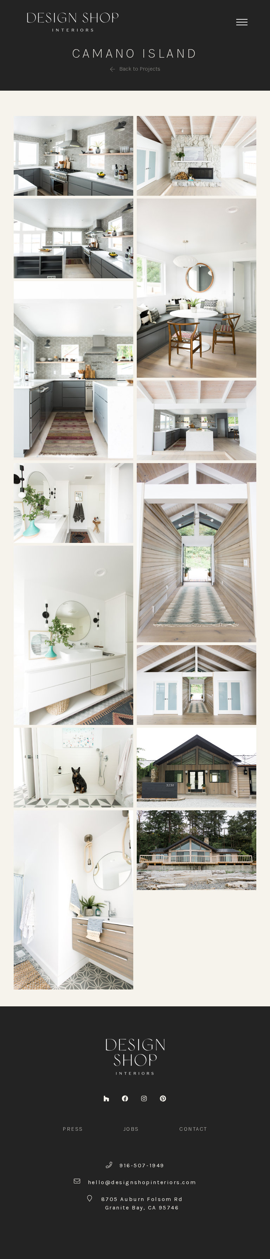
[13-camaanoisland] (196, 684)
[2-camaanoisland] (73, 155)
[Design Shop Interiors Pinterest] (163, 1098)
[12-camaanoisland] (196, 552)
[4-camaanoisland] (73, 370)
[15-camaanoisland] (196, 849)
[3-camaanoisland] (73, 237)
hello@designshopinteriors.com (142, 1182)
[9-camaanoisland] (73, 767)
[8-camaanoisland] (73, 899)
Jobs (131, 1128)
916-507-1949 (142, 1165)
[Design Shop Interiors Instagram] (144, 1098)
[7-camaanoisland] (196, 155)
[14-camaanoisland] (196, 767)
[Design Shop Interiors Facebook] (125, 1098)
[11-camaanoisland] (73, 502)
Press (73, 1128)
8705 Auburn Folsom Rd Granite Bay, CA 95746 (142, 1203)
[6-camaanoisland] (196, 287)
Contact (193, 1128)
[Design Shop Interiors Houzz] (106, 1098)
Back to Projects (139, 68)
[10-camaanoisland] (73, 634)
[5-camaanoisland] (196, 419)
